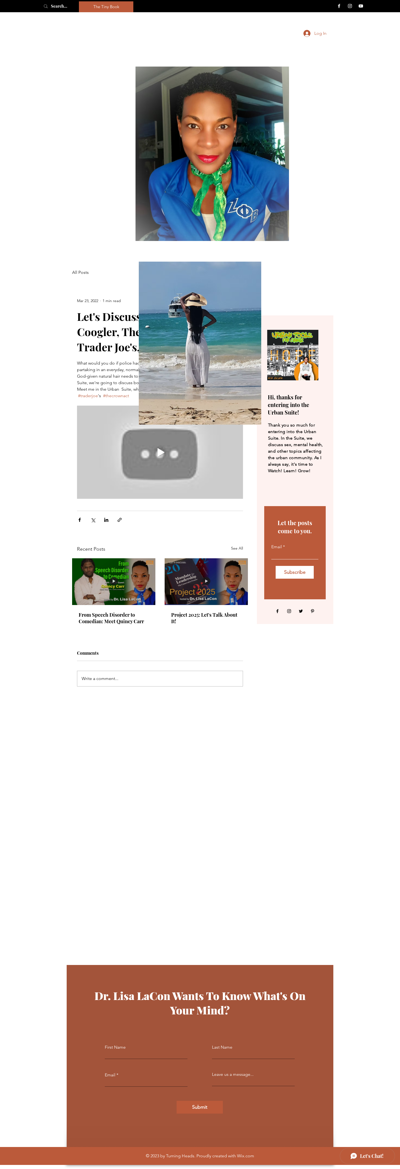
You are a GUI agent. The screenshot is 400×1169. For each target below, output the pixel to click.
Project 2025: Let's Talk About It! (204, 618)
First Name (115, 1047)
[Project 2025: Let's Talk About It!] (206, 581)
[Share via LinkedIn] (106, 519)
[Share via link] (119, 519)
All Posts (80, 272)
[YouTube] (361, 6)
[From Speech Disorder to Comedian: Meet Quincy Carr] (113, 581)
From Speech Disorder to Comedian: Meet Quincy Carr (111, 618)
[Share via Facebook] (79, 519)
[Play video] (160, 452)
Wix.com (245, 1155)
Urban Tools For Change (205, 33)
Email (276, 547)
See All (237, 548)
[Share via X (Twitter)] (93, 519)
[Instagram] (350, 6)
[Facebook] (339, 6)
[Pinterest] (312, 611)
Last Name (222, 1047)
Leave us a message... (233, 1074)
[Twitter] (300, 611)
